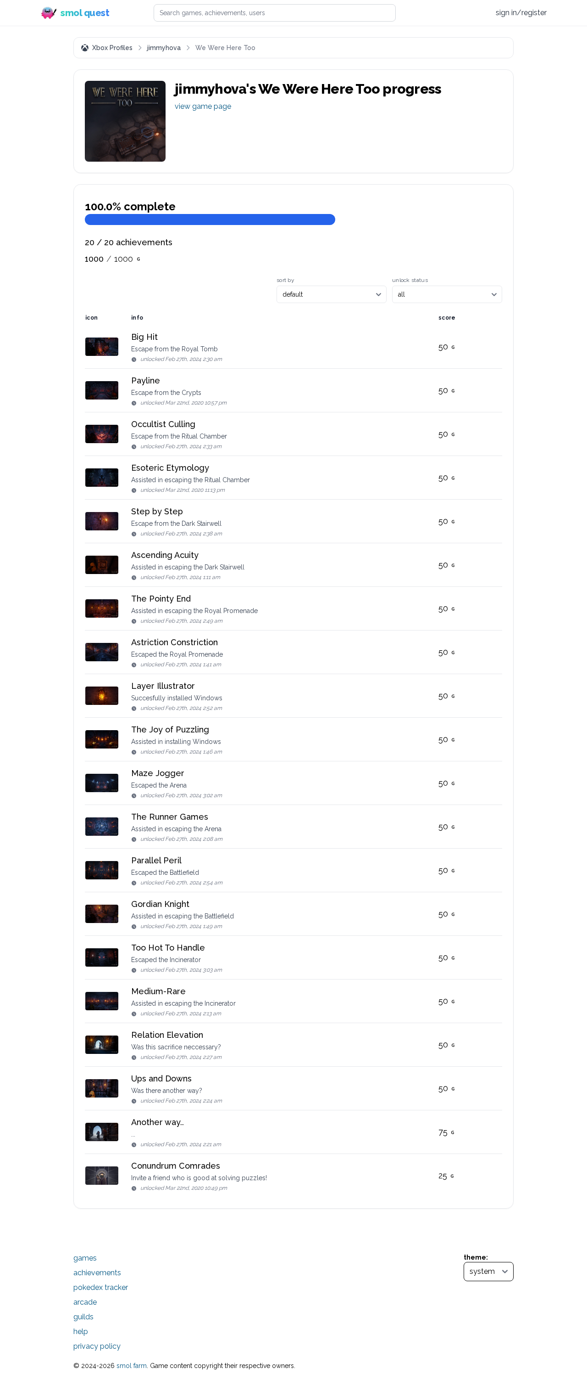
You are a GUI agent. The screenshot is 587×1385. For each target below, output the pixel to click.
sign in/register (521, 12)
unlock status (410, 280)
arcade (85, 1302)
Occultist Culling (163, 424)
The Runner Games (169, 817)
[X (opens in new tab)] (444, 13)
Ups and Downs (161, 1078)
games (85, 1258)
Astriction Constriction (174, 642)
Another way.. (157, 1122)
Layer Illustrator (163, 686)
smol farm (131, 1365)
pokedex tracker (100, 1287)
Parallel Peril (156, 860)
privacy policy (97, 1346)
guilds (83, 1316)
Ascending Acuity (165, 555)
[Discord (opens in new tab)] (479, 12)
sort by (285, 280)
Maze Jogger (157, 773)
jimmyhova (164, 47)
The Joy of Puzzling (170, 729)
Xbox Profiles (112, 47)
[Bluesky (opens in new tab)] (461, 12)
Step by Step (157, 511)
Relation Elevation (167, 1035)
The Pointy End (161, 598)
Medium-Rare (158, 991)
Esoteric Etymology (170, 468)
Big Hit (144, 337)
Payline (145, 380)
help (80, 1331)
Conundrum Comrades (175, 1166)
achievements (97, 1272)
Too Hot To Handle (168, 947)
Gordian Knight (160, 904)
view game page (203, 106)
